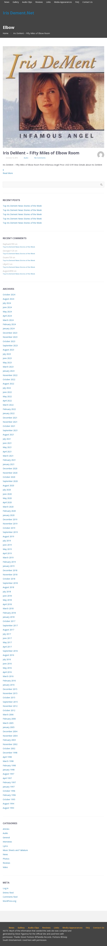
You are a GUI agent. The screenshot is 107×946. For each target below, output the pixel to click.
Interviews (7, 841)
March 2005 (8, 723)
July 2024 (7, 303)
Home (5, 33)
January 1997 (8, 786)
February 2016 (9, 680)
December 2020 (10, 468)
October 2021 (9, 426)
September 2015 (10, 701)
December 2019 (10, 519)
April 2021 (7, 451)
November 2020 (10, 472)
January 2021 (8, 464)
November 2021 (10, 422)
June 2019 (7, 544)
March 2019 (8, 557)
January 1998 (8, 769)
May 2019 (7, 549)
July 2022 (7, 388)
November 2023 (10, 337)
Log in (5, 888)
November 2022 (10, 375)
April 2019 (7, 553)
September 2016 (10, 651)
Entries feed (8, 892)
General (6, 837)
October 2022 (9, 379)
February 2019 (9, 562)
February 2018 (9, 612)
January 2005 (8, 727)
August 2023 (8, 349)
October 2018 (9, 578)
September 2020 (10, 481)
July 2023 (7, 354)
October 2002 (9, 748)
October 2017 (9, 621)
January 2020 (8, 515)
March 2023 (8, 366)
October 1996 (9, 791)
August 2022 (8, 383)
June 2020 (7, 494)
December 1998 (10, 752)
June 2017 (7, 638)
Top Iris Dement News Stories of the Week (22, 205)
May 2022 (7, 396)
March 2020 (8, 506)
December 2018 (10, 570)
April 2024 (7, 315)
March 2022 (8, 404)
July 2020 (7, 489)
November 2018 (10, 574)
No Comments (39, 158)
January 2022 (8, 413)
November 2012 (10, 706)
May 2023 (7, 362)
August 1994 (8, 803)
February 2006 (9, 718)
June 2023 (7, 358)
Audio (26, 158)
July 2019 (7, 540)
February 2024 (9, 324)
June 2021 (7, 443)
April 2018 (7, 604)
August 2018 (8, 587)
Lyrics (5, 846)
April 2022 (7, 400)
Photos (6, 858)
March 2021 (8, 455)
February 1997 (9, 782)
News (5, 854)
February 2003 (9, 740)
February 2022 (9, 409)
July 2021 (7, 439)
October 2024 (9, 294)
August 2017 (8, 629)
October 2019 (9, 528)
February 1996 (9, 795)
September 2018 (10, 583)
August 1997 (8, 774)
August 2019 (8, 536)
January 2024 (8, 328)
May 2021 (7, 447)
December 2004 (10, 731)
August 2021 (8, 434)
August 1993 (8, 808)
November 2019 (10, 523)
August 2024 (8, 299)
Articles (6, 829)
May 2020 (7, 498)
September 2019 (10, 532)
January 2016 (8, 684)
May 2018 (7, 600)
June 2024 (7, 307)
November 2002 (10, 744)
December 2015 (10, 689)
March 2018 (8, 608)
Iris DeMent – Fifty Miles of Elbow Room (41, 152)
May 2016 (7, 668)
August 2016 (8, 655)
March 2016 (8, 676)
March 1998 (8, 761)
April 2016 (7, 672)
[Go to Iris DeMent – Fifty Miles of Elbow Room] (53, 97)
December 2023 (10, 332)
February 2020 (9, 511)
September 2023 (10, 345)
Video (5, 867)
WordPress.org (9, 901)
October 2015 (9, 697)
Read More (8, 173)
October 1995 (9, 799)
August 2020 (8, 485)
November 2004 (10, 735)
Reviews (6, 863)
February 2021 (9, 460)
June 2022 (7, 392)
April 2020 (7, 502)
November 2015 (10, 693)
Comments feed (10, 896)
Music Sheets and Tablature (15, 850)
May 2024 (7, 311)
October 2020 (9, 477)
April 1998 (7, 757)
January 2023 (8, 371)
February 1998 (9, 765)
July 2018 (7, 591)
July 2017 (7, 634)
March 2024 (8, 320)
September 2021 (10, 430)
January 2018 (8, 617)
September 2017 (10, 625)
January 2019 (8, 566)
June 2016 (7, 663)
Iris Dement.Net (18, 12)
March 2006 (8, 714)
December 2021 (10, 417)
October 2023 (9, 341)
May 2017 (7, 642)
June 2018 (7, 595)
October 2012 (9, 710)
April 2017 (7, 646)
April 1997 (7, 778)
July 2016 (7, 659)
